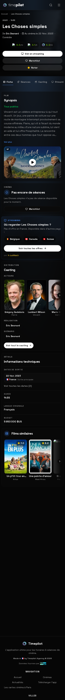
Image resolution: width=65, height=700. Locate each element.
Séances (25, 81)
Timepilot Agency (35, 658)
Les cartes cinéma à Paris (17, 687)
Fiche (10, 81)
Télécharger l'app (47, 682)
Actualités (17, 682)
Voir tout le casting (17, 345)
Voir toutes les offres (31, 248)
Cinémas (47, 677)
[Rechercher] (51, 5)
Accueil (17, 677)
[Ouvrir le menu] (59, 5)
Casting (42, 81)
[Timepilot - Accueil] (13, 5)
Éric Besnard (12, 33)
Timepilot (35, 644)
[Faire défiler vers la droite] (59, 295)
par (5, 255)
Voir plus (8, 142)
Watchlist (34, 60)
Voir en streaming (34, 53)
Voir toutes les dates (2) (18, 385)
